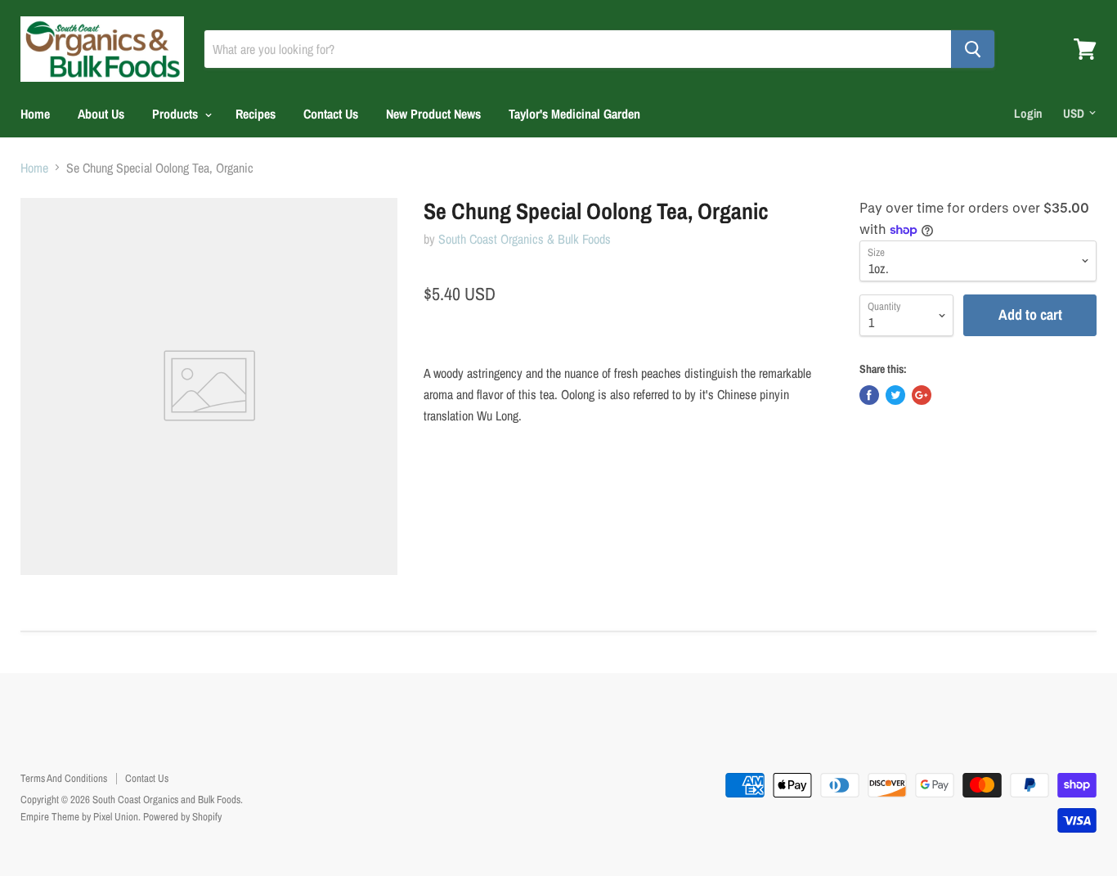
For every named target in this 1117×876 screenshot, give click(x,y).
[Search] (972, 49)
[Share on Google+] (921, 395)
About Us (101, 114)
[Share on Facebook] (869, 395)
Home (35, 114)
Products (176, 114)
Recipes (256, 114)
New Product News (433, 114)
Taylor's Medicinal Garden (574, 114)
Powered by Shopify (182, 817)
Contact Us (330, 114)
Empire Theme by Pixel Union (79, 817)
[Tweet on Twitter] (895, 395)
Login (1028, 113)
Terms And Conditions (63, 778)
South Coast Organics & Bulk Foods (524, 239)
